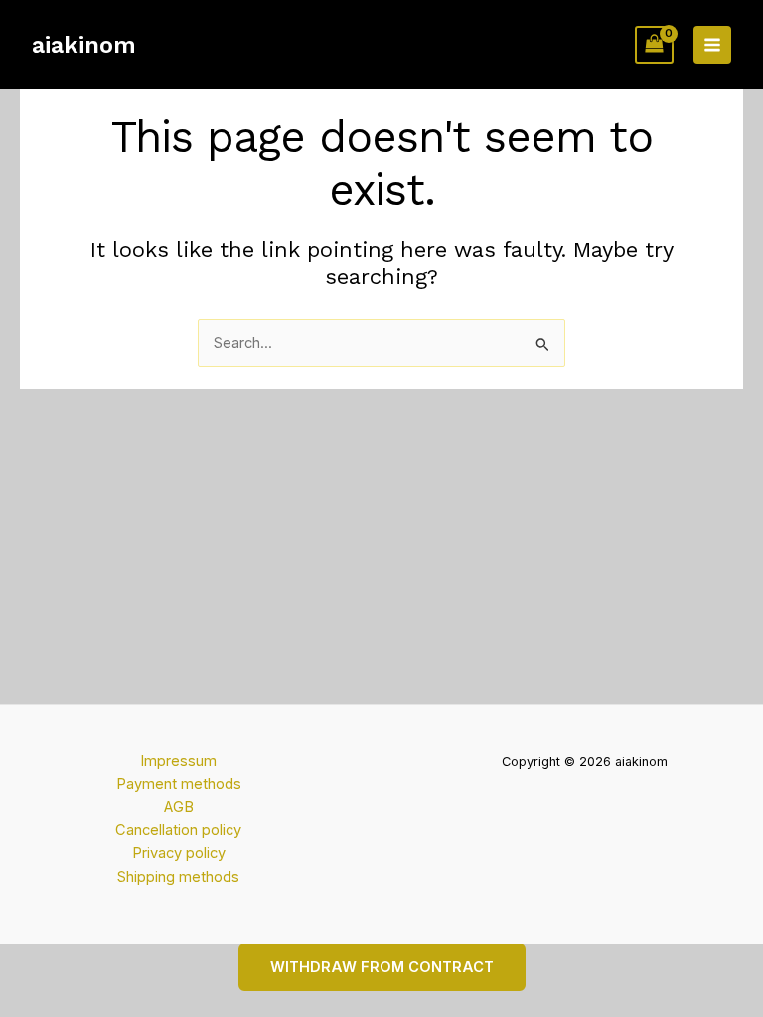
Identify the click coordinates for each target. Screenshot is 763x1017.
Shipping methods (178, 877)
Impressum (178, 761)
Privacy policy (179, 853)
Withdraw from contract (382, 967)
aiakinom (84, 45)
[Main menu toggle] (712, 45)
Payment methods (178, 784)
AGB (179, 807)
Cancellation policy (178, 830)
